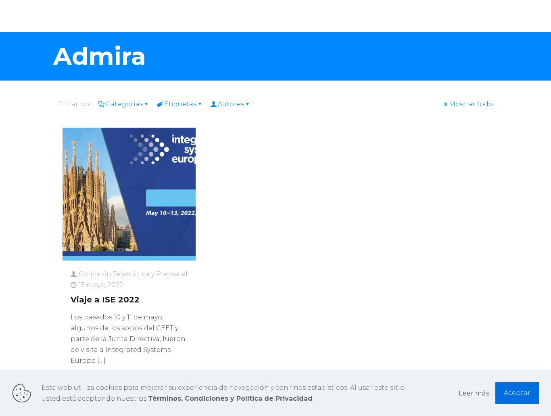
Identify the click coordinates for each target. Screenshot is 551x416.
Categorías (124, 104)
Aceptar (517, 393)
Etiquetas (180, 104)
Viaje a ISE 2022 (105, 299)
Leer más (474, 393)
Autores (231, 104)
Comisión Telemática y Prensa (129, 274)
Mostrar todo (471, 104)
